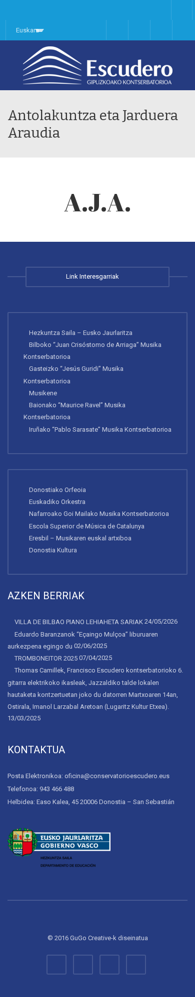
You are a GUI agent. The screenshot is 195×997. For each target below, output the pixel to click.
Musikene (43, 393)
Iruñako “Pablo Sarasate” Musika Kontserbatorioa (100, 429)
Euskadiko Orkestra (57, 501)
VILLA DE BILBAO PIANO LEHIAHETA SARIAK (78, 622)
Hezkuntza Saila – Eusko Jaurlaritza (80, 332)
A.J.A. (97, 202)
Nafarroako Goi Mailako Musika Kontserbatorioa (99, 513)
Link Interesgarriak (94, 276)
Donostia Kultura (53, 550)
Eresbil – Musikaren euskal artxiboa (80, 538)
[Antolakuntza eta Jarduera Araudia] (98, 65)
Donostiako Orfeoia (57, 490)
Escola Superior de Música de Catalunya (86, 525)
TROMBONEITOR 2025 (46, 658)
